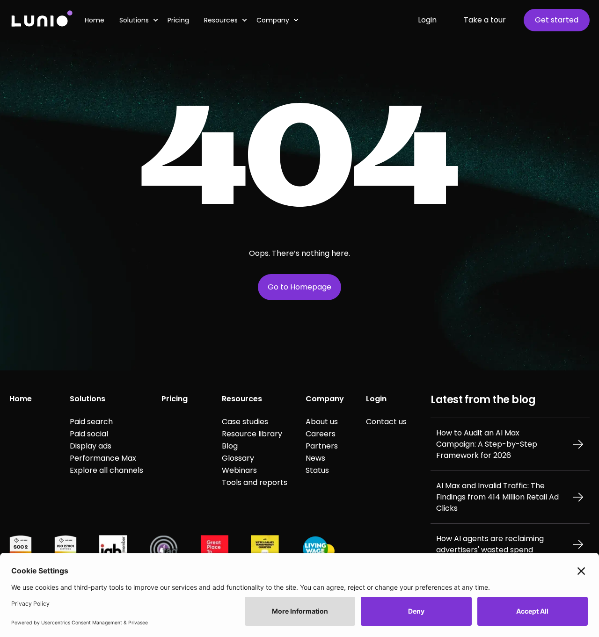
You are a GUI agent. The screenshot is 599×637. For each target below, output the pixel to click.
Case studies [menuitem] (245, 421)
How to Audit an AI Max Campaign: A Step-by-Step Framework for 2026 (486, 444)
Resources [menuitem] (221, 20)
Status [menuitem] (317, 470)
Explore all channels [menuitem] (106, 470)
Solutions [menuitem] (87, 398)
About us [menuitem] (322, 421)
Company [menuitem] (272, 20)
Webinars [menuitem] (239, 470)
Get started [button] (556, 19)
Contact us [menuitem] (386, 421)
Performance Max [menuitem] (103, 458)
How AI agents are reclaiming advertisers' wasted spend (490, 544)
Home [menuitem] (20, 398)
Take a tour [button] (485, 19)
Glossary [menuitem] (238, 458)
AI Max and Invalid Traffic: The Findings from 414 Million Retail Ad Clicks (497, 497)
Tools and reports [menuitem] (254, 482)
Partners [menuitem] (322, 446)
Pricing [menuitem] (174, 398)
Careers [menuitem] (321, 433)
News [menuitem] (315, 458)
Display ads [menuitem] (90, 446)
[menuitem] (98, 20)
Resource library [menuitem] (252, 433)
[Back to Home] (41, 20)
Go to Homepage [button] (299, 287)
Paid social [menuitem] (89, 433)
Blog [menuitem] (230, 446)
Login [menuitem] (376, 398)
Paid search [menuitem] (91, 421)
